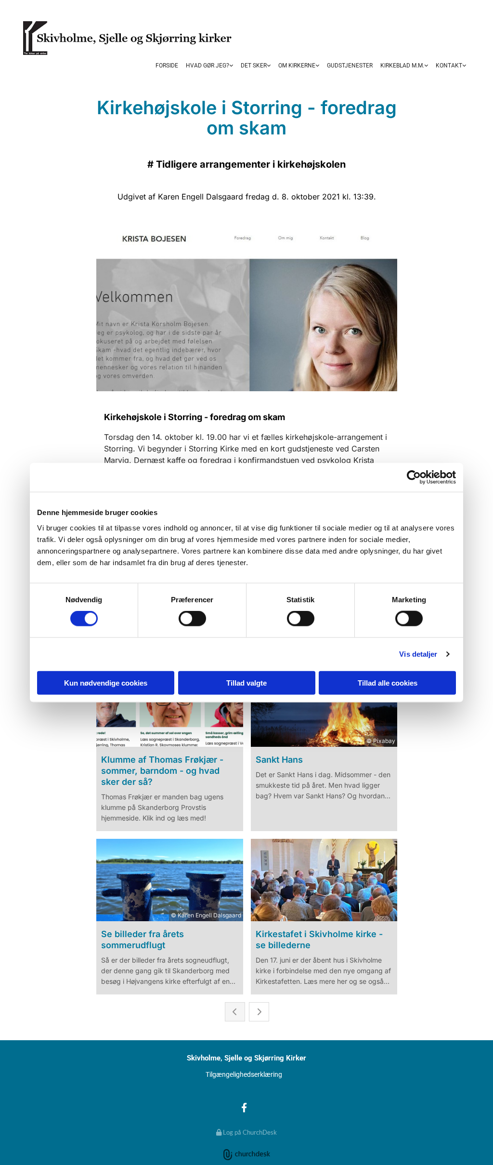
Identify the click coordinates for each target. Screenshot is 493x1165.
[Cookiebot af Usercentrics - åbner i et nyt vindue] (414, 477)
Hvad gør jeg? (207, 65)
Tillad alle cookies (387, 682)
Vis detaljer (418, 654)
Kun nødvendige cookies (105, 682)
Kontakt (449, 65)
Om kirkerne (296, 65)
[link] (209, 66)
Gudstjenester (350, 65)
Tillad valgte (246, 682)
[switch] (192, 618)
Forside (167, 65)
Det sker (254, 65)
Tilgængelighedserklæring (244, 1074)
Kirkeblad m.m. (402, 65)
